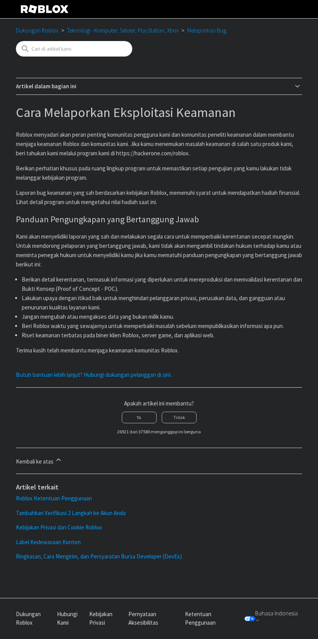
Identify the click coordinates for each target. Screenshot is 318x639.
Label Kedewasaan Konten (48, 542)
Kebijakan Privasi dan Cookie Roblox (59, 527)
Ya (139, 417)
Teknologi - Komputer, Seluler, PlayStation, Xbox (123, 30)
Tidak (179, 417)
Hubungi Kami (67, 618)
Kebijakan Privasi (100, 618)
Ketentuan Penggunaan (200, 618)
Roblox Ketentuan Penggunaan (54, 498)
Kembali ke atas (35, 461)
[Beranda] (44, 9)
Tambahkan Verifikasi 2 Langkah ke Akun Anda (71, 513)
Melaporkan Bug (206, 30)
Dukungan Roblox (37, 30)
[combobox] (74, 49)
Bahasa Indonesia (276, 613)
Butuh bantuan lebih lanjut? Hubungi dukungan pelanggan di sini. (94, 374)
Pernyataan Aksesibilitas (143, 618)
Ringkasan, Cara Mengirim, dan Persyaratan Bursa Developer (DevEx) (99, 556)
